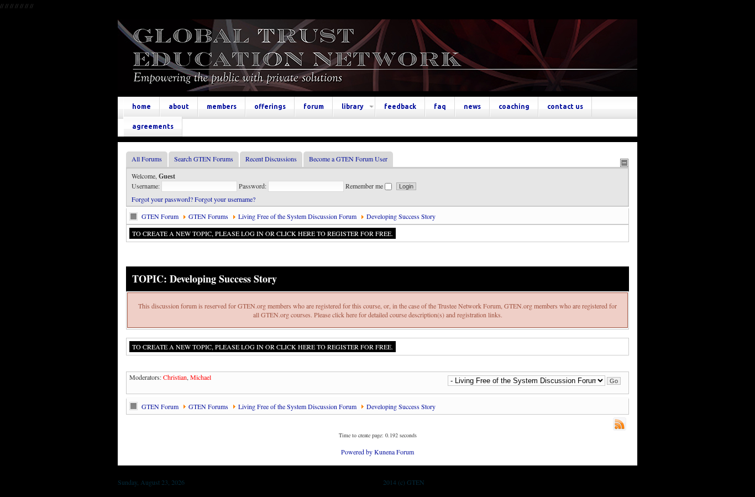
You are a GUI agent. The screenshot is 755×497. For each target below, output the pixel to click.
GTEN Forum (160, 216)
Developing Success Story (401, 216)
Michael (200, 377)
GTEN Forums (208, 216)
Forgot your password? (162, 199)
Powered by (357, 451)
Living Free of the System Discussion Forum (297, 216)
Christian (175, 377)
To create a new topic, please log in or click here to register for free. (262, 233)
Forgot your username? (225, 199)
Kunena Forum (394, 451)
